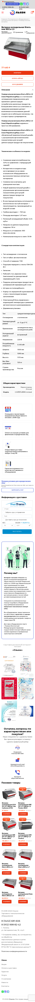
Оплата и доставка (9, 968)
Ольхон (12, 999)
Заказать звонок (12, 4)
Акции (3, 964)
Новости (4, 982)
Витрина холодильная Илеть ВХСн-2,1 (7, 865)
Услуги (4, 975)
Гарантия (5, 972)
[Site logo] (17, 12)
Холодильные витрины (9, 20)
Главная (4, 19)
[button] (6, 814)
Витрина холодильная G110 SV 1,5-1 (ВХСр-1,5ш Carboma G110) (9, 805)
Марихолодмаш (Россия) (26, 388)
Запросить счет (18, 490)
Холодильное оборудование (18, 19)
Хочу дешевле (17, 84)
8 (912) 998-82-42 (11, 924)
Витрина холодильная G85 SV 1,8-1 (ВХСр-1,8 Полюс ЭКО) (8, 835)
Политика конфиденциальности (14, 951)
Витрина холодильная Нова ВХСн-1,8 (25, 894)
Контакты (5, 986)
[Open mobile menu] (2, 12)
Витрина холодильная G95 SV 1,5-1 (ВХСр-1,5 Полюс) (25, 835)
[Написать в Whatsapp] (21, 4)
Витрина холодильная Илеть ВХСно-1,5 (8, 894)
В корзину (17, 73)
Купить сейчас (17, 78)
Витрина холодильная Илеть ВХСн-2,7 (24, 865)
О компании (6, 979)
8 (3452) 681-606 (24, 8)
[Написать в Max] (24, 4)
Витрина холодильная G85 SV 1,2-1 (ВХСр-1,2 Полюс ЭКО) (24, 805)
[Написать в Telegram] (27, 4)
